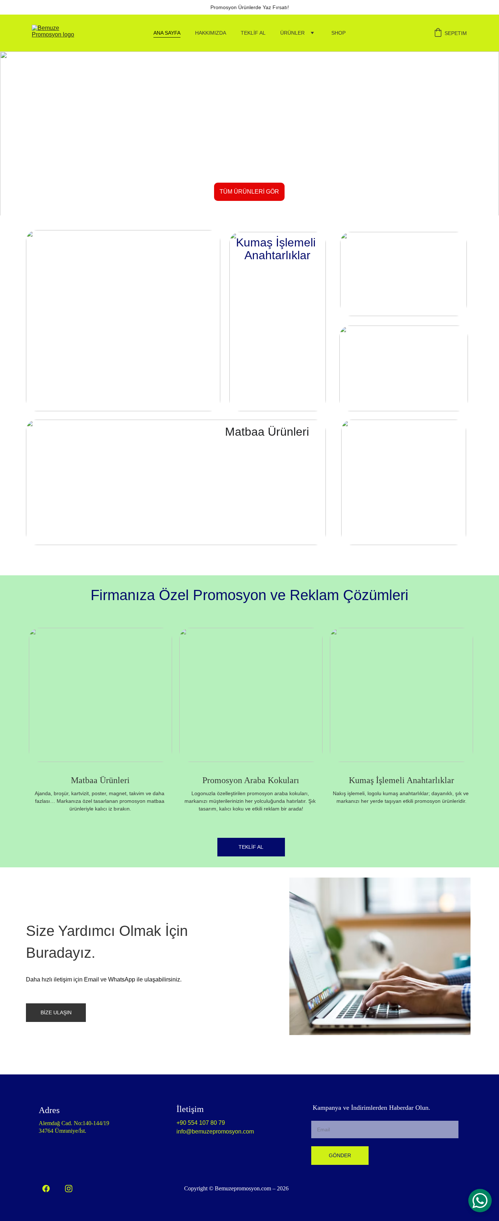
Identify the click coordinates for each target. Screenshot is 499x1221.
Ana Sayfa (166, 33)
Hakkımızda (210, 33)
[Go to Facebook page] (46, 1188)
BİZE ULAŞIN (56, 1012)
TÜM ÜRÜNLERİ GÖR (249, 191)
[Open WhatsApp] (480, 1200)
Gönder (340, 1155)
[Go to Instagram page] (68, 1188)
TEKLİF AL (253, 33)
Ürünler (292, 33)
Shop (338, 33)
